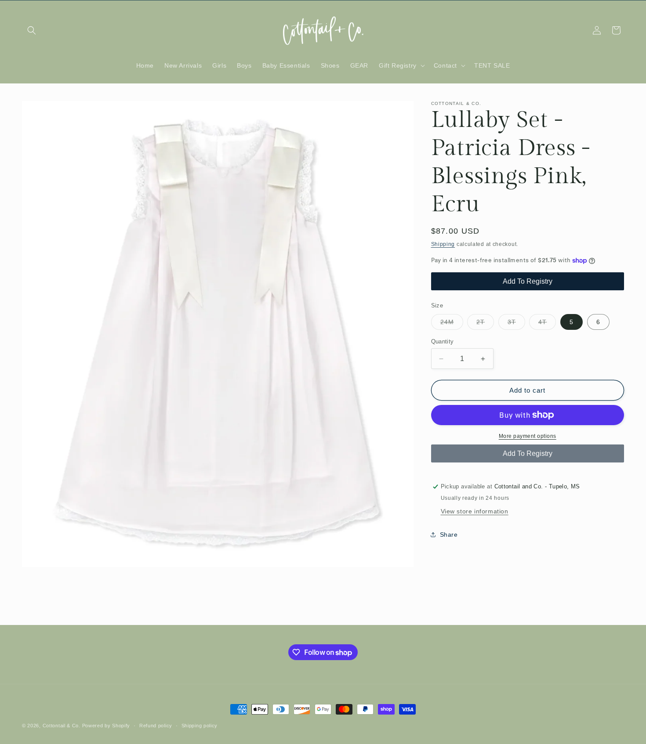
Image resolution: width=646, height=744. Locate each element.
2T (485, 324)
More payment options (527, 436)
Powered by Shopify (106, 725)
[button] (31, 30)
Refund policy (155, 725)
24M (451, 324)
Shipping (443, 244)
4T (547, 324)
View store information (474, 511)
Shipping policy (199, 725)
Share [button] (449, 534)
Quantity (442, 341)
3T (516, 324)
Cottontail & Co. (62, 725)
